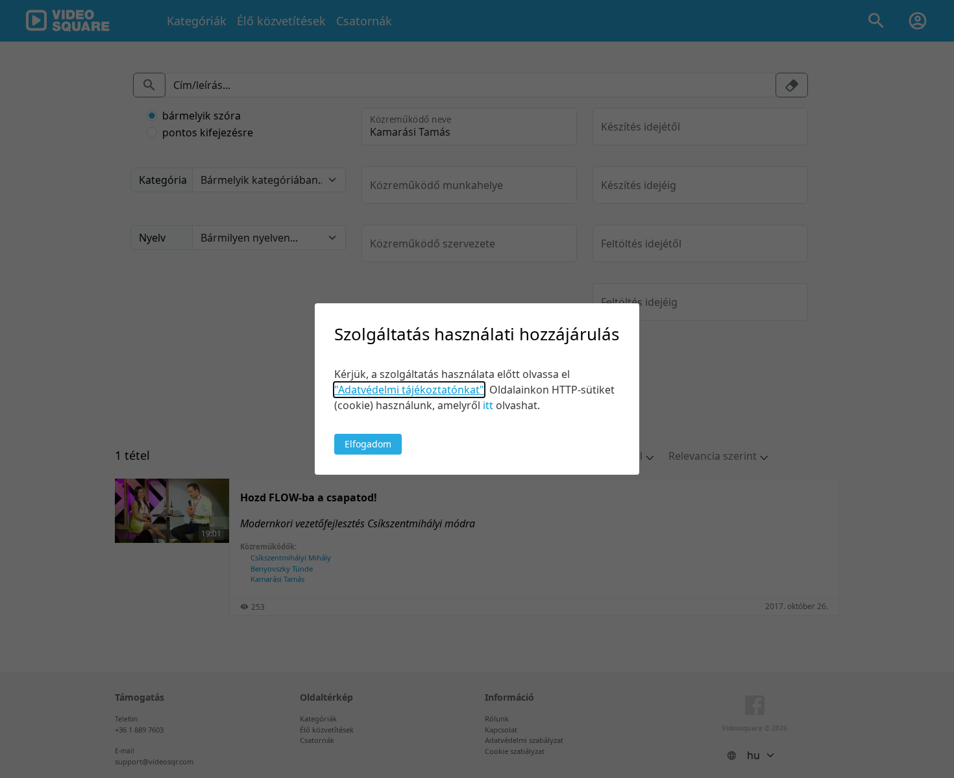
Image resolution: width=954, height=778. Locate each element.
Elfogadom (368, 444)
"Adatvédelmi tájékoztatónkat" (409, 390)
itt (488, 405)
